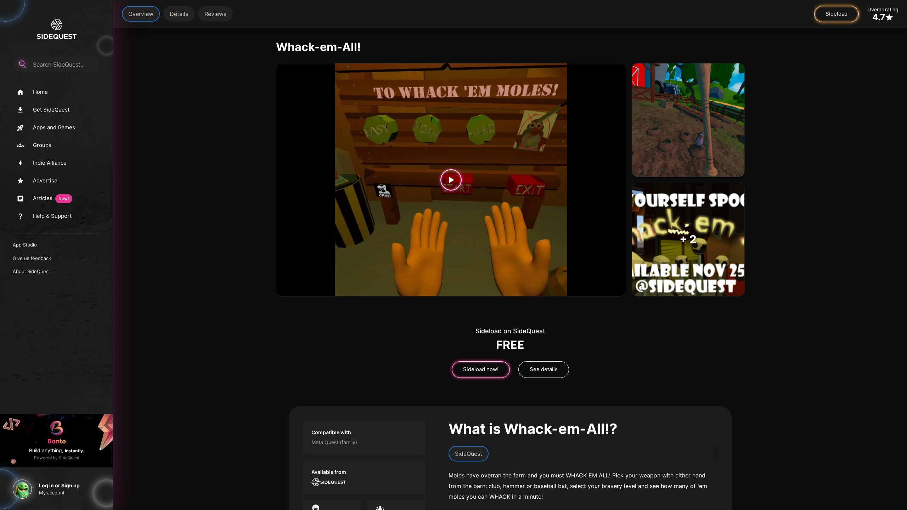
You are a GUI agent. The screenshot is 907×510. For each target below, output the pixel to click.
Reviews (215, 13)
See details (544, 369)
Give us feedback (32, 258)
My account (51, 492)
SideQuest (468, 453)
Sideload (836, 13)
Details (179, 13)
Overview (140, 13)
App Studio (25, 245)
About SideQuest (31, 271)
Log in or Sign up (59, 485)
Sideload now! (480, 369)
